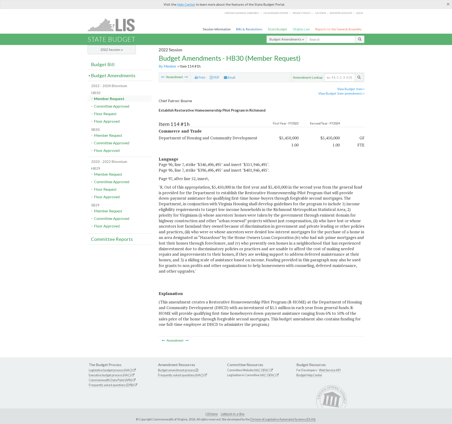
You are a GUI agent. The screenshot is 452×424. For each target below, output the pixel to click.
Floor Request (105, 113)
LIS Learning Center (275, 13)
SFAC (265, 370)
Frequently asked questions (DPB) (111, 385)
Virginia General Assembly (242, 13)
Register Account (341, 13)
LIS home (320, 13)
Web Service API (330, 370)
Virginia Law (301, 29)
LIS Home (212, 414)
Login (359, 13)
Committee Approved (111, 106)
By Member (168, 66)
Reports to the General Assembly (338, 29)
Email (231, 77)
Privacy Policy (302, 13)
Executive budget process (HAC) (110, 375)
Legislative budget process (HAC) (110, 370)
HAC (257, 370)
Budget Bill (103, 64)
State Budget (277, 29)
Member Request (109, 98)
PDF (216, 77)
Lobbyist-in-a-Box (232, 414)
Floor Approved (107, 121)
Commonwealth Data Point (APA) (110, 380)
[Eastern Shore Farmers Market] (163, 77)
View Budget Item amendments (340, 93)
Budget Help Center (309, 375)
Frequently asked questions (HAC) (180, 375)
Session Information (217, 29)
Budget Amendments (286, 39)
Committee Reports (112, 239)
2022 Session (111, 50)
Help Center (186, 4)
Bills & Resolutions (249, 29)
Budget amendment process (176, 370)
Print (202, 77)
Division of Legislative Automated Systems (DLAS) (282, 419)
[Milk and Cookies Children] (186, 77)
